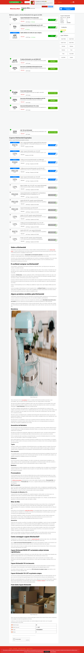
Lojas (55, 2)
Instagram (43, 580)
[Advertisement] (33, 49)
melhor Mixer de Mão (29, 510)
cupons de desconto (35, 539)
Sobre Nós (15, 648)
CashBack (60, 2)
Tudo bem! (47, 651)
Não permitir (44, 6)
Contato (10, 648)
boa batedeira (24, 399)
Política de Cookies (22, 648)
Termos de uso (29, 648)
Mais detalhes (53, 651)
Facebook (39, 580)
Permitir (50, 6)
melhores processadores (17, 480)
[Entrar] (73, 2)
